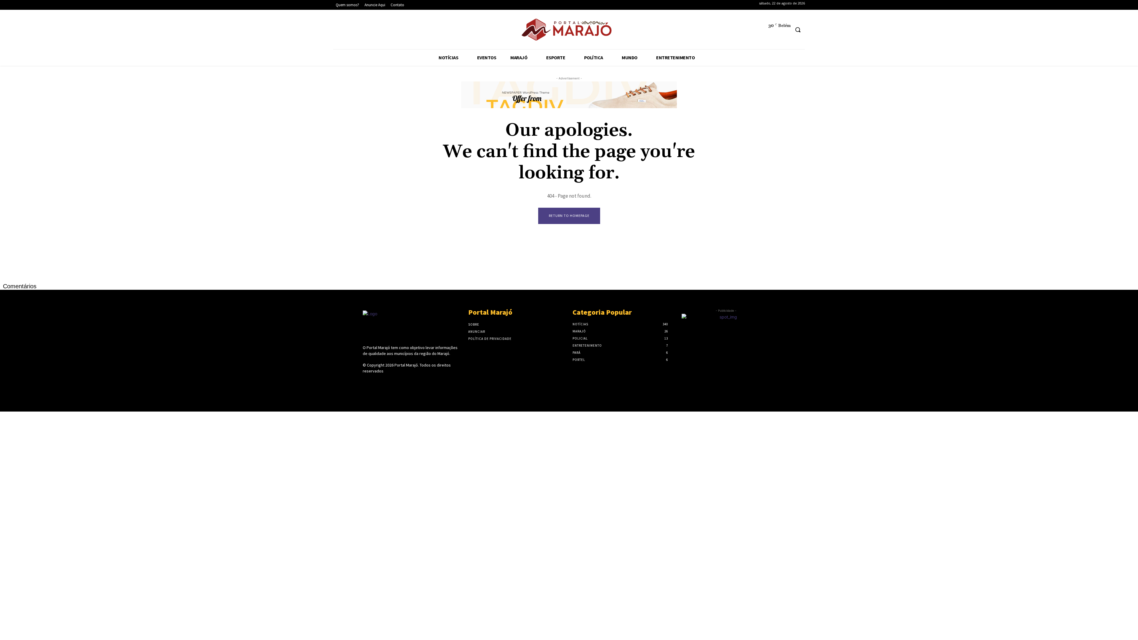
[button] (798, 30)
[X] (376, 30)
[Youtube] (394, 30)
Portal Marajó (406, 365)
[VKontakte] (398, 382)
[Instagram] (358, 30)
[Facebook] (340, 30)
